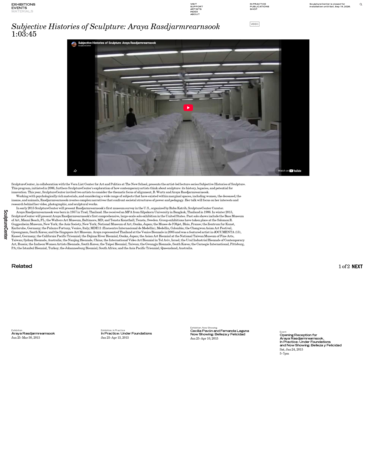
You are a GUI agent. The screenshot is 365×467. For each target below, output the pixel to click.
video (254, 24)
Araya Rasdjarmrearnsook (33, 333)
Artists (196, 9)
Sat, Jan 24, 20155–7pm (291, 351)
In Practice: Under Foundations (126, 333)
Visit (193, 4)
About (195, 14)
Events (19, 8)
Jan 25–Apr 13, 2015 (115, 337)
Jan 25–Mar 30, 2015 (25, 337)
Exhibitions (23, 4)
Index (194, 12)
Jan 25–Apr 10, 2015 (204, 338)
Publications (259, 7)
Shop (253, 9)
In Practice (258, 4)
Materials (22, 11)
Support (196, 7)
